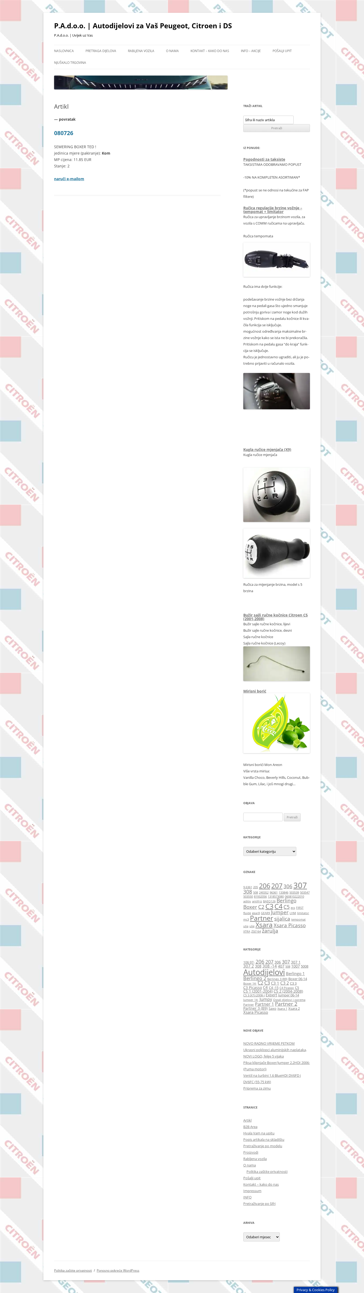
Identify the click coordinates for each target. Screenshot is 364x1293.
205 (255, 887)
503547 (305, 892)
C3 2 (284, 983)
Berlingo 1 (295, 973)
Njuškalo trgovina (70, 62)
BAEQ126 (269, 901)
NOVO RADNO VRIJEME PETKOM (269, 1043)
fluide (247, 913)
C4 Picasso (287, 988)
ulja (245, 926)
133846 (283, 892)
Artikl (247, 1120)
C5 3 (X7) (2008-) (254, 995)
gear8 (256, 913)
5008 (304, 966)
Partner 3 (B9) (255, 1008)
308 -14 (269, 966)
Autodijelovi (264, 972)
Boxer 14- (250, 983)
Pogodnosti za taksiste (264, 159)
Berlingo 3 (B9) (277, 979)
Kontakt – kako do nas (210, 51)
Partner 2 (286, 1003)
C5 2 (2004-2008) (288, 991)
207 (276, 885)
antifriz (257, 901)
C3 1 (275, 983)
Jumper (280, 912)
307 (300, 885)
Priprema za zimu (257, 1088)
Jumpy (266, 999)
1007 (295, 966)
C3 (269, 906)
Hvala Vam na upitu (258, 1133)
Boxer (250, 906)
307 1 (296, 962)
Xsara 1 (282, 1009)
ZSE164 (256, 931)
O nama (172, 51)
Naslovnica (64, 51)
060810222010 (294, 896)
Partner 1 (264, 1004)
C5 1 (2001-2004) (258, 991)
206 (264, 885)
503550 (248, 896)
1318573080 (276, 896)
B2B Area (250, 1126)
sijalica (282, 918)
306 (288, 886)
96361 (274, 892)
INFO (247, 1197)
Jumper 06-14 (288, 995)
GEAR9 (265, 913)
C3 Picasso (252, 987)
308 (247, 891)
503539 (294, 892)
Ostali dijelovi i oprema (289, 1000)
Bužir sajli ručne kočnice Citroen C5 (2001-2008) (275, 616)
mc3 (246, 919)
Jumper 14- (250, 1000)
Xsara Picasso (290, 925)
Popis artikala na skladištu (263, 1139)
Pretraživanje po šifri (259, 1203)
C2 (261, 906)
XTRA (246, 931)
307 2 (248, 966)
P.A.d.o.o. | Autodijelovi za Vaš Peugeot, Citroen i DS (143, 25)
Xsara (264, 924)
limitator (303, 913)
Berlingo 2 (254, 978)
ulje (251, 926)
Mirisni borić (254, 691)
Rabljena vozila (141, 51)
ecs (293, 908)
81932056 (260, 896)
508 (255, 892)
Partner (261, 918)
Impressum (252, 1190)
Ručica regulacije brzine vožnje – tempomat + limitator (272, 209)
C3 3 (293, 983)
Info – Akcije (251, 51)
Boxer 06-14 (297, 979)
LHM (293, 913)
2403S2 (264, 892)
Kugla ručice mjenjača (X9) (267, 449)
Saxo (272, 1008)
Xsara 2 (294, 1008)
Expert (271, 994)
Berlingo (286, 900)
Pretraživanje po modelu (262, 1145)
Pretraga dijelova (101, 51)
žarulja (270, 930)
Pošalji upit (282, 51)
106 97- (248, 962)
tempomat (298, 919)
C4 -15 (273, 987)
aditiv (247, 901)
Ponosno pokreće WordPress (118, 1270)
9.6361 (247, 887)
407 (281, 966)
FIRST (300, 908)
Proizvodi (250, 1152)
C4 (278, 906)
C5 (287, 906)
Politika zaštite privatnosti (267, 1171)
